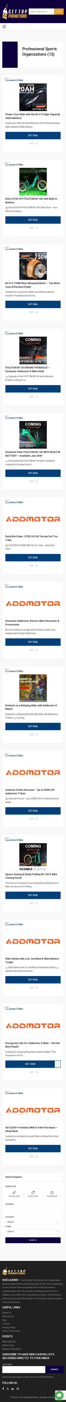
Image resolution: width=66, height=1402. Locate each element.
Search (59, 11)
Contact (6, 1324)
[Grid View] (23, 61)
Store (8, 1227)
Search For (10, 1186)
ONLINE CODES (14, 1196)
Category (9, 1217)
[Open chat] (59, 1395)
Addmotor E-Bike (14, 80)
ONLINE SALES (52, 1196)
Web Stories (8, 1316)
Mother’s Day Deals (11, 1349)
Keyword (9, 1204)
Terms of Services (11, 1331)
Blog (4, 1320)
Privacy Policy (9, 1327)
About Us (6, 1312)
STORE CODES (33, 1196)
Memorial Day (9, 1341)
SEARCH (33, 1240)
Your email (7, 1364)
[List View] (28, 61)
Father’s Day (8, 1345)
